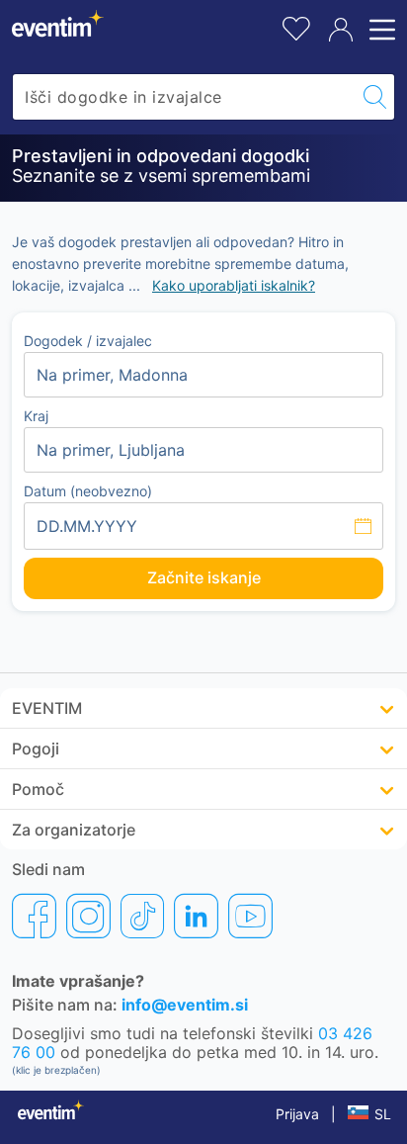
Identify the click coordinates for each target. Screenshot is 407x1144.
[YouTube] (250, 915)
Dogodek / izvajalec (88, 340)
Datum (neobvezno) (88, 491)
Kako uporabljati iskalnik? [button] (233, 285)
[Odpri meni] (379, 29)
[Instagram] (88, 915)
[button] (203, 708)
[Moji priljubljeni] (296, 26)
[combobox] (184, 97)
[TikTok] (142, 915)
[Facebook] (34, 915)
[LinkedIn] (196, 915)
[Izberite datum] (203, 526)
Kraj (36, 415)
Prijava (297, 1113)
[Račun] (341, 29)
